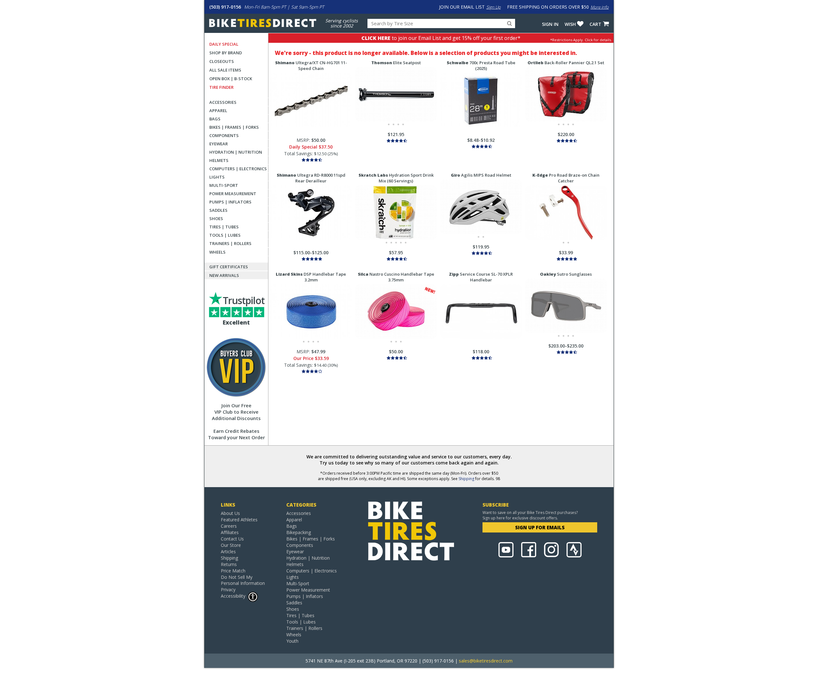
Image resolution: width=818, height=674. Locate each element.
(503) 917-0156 (225, 7)
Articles (228, 551)
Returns (229, 564)
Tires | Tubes (224, 227)
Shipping (466, 478)
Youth (292, 641)
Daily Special (223, 44)
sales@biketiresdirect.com (486, 661)
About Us (230, 513)
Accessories (222, 102)
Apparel (218, 110)
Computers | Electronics (238, 169)
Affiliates (230, 532)
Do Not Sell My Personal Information (243, 580)
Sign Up (493, 7)
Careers (229, 526)
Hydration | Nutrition (235, 152)
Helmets (218, 160)
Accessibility (233, 596)
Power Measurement (232, 193)
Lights (217, 177)
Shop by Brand (225, 53)
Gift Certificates (228, 267)
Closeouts (221, 61)
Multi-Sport (223, 185)
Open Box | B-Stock (230, 78)
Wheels (217, 252)
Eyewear (218, 144)
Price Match (233, 571)
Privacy (228, 589)
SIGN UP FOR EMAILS (540, 527)
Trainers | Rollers (230, 243)
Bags (214, 119)
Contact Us (232, 539)
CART (595, 24)
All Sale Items (225, 70)
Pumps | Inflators (230, 202)
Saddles (218, 210)
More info (599, 7)
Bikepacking (298, 532)
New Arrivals (224, 275)
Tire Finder (221, 87)
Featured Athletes (239, 520)
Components (224, 135)
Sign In (550, 24)
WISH (570, 24)
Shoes (216, 218)
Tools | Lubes (225, 235)
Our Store (231, 545)
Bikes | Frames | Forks (234, 127)
